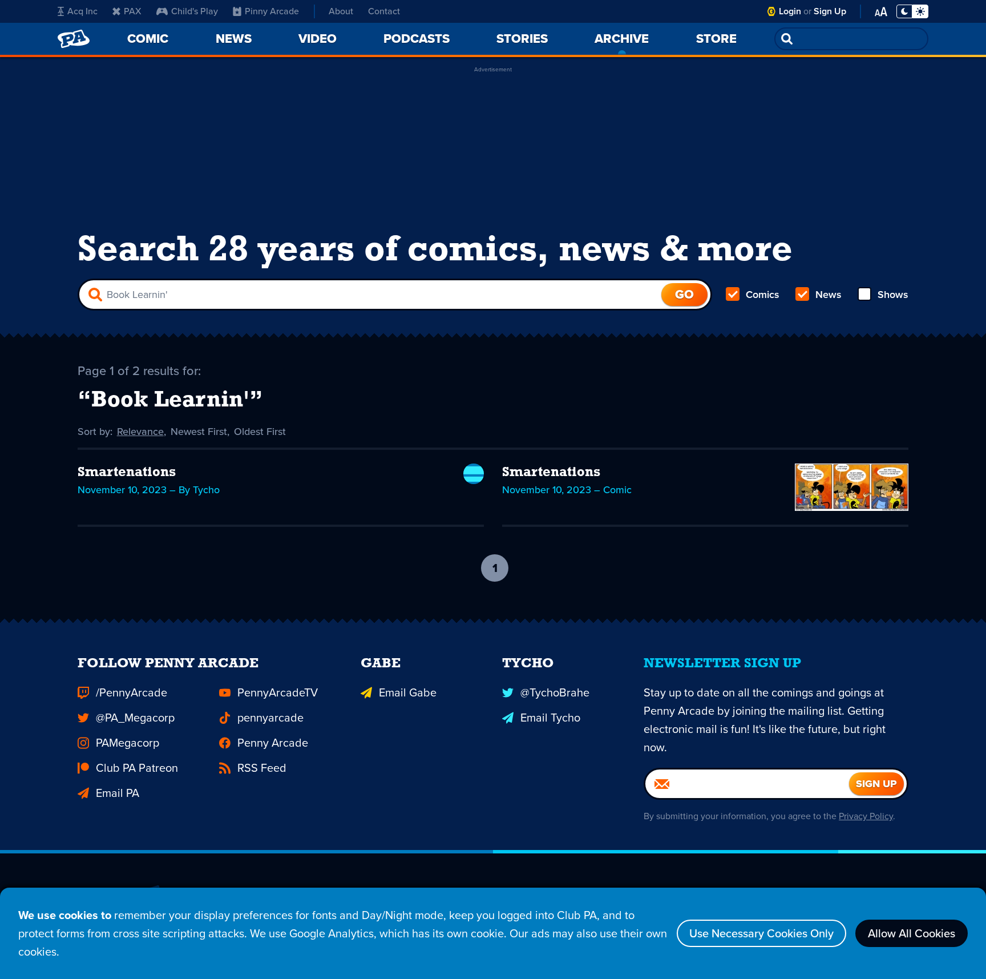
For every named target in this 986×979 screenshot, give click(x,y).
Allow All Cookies (911, 933)
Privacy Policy (866, 816)
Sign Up (830, 11)
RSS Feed (261, 767)
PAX (133, 11)
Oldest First (260, 431)
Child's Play (194, 11)
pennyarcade (270, 717)
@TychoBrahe (554, 692)
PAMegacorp (127, 742)
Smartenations (127, 473)
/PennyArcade (131, 692)
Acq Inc (82, 11)
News (828, 294)
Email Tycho (550, 717)
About (341, 11)
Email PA (117, 792)
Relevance (140, 431)
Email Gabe (408, 692)
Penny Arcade (272, 742)
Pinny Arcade (272, 11)
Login (790, 11)
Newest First (199, 431)
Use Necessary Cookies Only (761, 933)
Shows (893, 294)
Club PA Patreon (137, 767)
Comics (762, 294)
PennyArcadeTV (277, 692)
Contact (384, 11)
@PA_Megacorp (135, 717)
